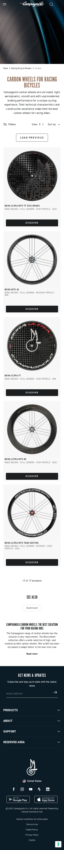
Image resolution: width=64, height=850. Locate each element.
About (7, 721)
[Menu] (4, 4)
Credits (32, 840)
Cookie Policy (32, 829)
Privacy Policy (31, 834)
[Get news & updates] (55, 692)
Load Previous (32, 137)
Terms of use (32, 824)
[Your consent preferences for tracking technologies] (58, 844)
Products (10, 710)
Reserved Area (14, 742)
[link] (59, 4)
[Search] (51, 4)
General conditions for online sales (32, 819)
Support (9, 731)
